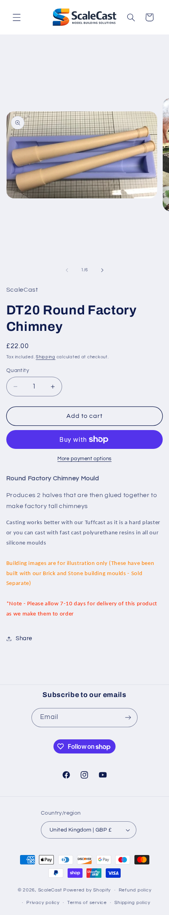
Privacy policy (42, 902)
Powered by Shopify (87, 890)
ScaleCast (50, 890)
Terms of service (87, 902)
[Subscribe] (128, 717)
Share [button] (24, 638)
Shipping (45, 357)
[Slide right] (102, 270)
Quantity (17, 370)
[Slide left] (66, 270)
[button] (16, 17)
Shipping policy (132, 902)
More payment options (84, 458)
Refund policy (135, 890)
